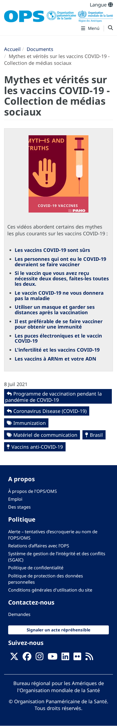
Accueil (12, 49)
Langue (99, 4)
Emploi (15, 499)
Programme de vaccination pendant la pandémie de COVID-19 (53, 396)
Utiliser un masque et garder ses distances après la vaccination (55, 310)
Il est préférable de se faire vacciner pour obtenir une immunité (59, 324)
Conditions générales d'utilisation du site (50, 590)
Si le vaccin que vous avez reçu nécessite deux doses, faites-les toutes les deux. (62, 278)
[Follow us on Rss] (89, 658)
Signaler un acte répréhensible (58, 629)
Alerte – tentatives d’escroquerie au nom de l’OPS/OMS (52, 535)
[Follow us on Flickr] (77, 658)
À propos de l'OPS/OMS (32, 491)
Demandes (19, 614)
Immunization (29, 423)
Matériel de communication (45, 435)
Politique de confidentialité (35, 568)
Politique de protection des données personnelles (45, 579)
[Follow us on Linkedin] (65, 658)
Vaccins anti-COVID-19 (37, 447)
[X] (14, 658)
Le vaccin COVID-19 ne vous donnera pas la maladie (59, 295)
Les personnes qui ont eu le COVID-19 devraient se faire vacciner (60, 262)
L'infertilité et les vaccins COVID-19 (57, 349)
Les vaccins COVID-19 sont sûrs (52, 250)
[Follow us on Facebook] (27, 658)
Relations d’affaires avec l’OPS (38, 546)
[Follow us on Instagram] (39, 658)
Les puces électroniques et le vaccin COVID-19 (58, 338)
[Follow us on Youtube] (52, 658)
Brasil (96, 435)
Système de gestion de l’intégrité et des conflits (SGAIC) (56, 557)
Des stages (19, 507)
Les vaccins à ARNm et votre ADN (55, 358)
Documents (40, 49)
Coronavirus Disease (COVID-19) (50, 411)
